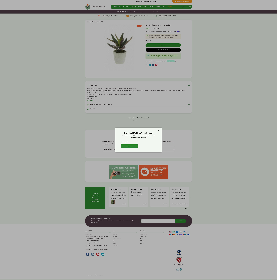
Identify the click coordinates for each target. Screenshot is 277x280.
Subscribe (129, 146)
